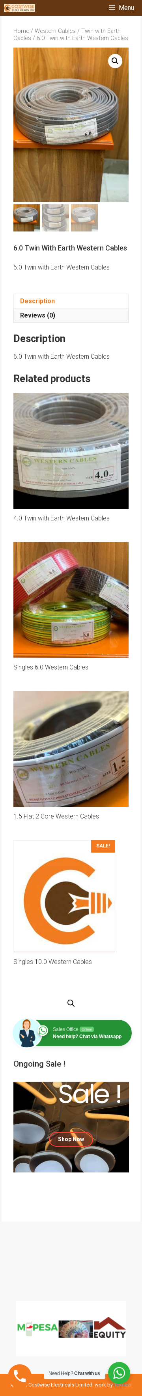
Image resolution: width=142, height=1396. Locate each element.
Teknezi (122, 1385)
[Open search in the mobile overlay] (71, 1004)
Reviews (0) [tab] (37, 315)
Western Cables (55, 30)
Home (21, 30)
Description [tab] (37, 301)
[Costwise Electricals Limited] (19, 8)
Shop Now (71, 1139)
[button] (115, 61)
